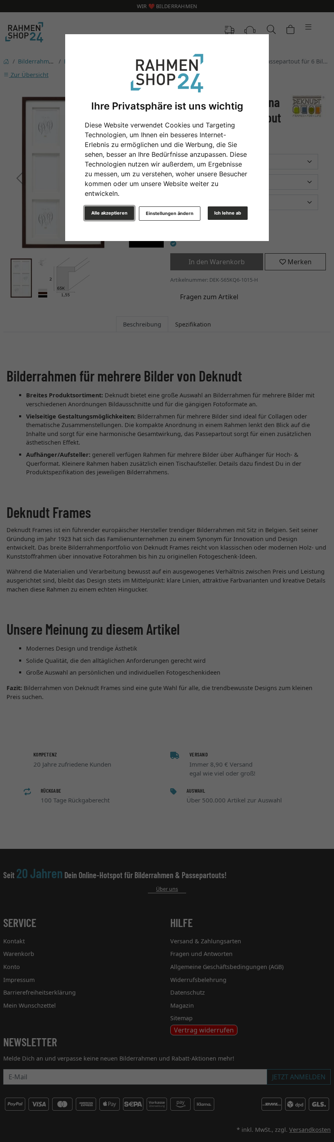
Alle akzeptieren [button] (109, 213)
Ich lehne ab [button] (227, 213)
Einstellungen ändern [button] (169, 213)
